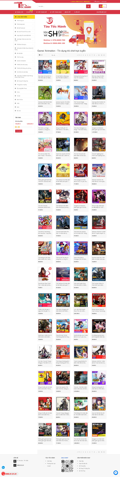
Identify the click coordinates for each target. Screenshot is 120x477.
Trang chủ (19, 12)
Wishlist (98, 1)
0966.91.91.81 (20, 465)
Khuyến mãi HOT (102, 12)
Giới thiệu (49, 461)
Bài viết (68, 12)
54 (98, 55)
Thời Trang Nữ (42, 12)
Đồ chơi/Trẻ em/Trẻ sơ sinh (24, 31)
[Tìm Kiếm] (88, 6)
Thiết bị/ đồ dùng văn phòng (24, 68)
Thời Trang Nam (56, 12)
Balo (18, 107)
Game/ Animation (21, 60)
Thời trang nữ (20, 20)
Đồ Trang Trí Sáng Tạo (22, 81)
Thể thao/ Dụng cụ (21, 44)
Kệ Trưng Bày (82, 466)
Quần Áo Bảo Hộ (83, 463)
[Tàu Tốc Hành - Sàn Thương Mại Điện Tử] (23, 5)
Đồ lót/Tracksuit (21, 28)
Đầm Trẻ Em (20, 99)
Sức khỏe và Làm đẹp (22, 72)
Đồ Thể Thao (82, 471)
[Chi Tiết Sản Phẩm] (42, 61)
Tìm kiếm (18, 131)
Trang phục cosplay (22, 84)
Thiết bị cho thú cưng (22, 64)
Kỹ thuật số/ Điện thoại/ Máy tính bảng (24, 48)
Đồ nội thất (19, 53)
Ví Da (18, 92)
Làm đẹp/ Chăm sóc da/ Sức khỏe (23, 39)
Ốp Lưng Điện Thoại (22, 88)
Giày (18, 103)
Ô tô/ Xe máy (20, 57)
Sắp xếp (53, 55)
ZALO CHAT (64, 458)
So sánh (105, 1)
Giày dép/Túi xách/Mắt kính (24, 35)
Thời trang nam (21, 24)
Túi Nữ (18, 96)
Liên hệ (77, 12)
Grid (41, 55)
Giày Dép (30, 12)
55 (101, 55)
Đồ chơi (19, 110)
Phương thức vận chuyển (51, 465)
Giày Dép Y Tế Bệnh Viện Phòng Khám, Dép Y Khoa (24, 76)
